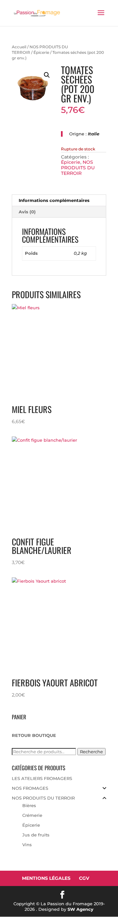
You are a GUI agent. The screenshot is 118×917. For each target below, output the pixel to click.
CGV (84, 878)
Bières (29, 805)
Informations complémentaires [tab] (54, 200)
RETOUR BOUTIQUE (34, 735)
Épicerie (41, 52)
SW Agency (80, 909)
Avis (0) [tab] (27, 211)
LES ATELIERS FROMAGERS (42, 778)
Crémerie (32, 815)
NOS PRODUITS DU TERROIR (78, 167)
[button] (47, 75)
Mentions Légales (46, 878)
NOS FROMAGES (30, 788)
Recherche (91, 751)
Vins (27, 844)
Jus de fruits (35, 834)
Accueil (19, 46)
